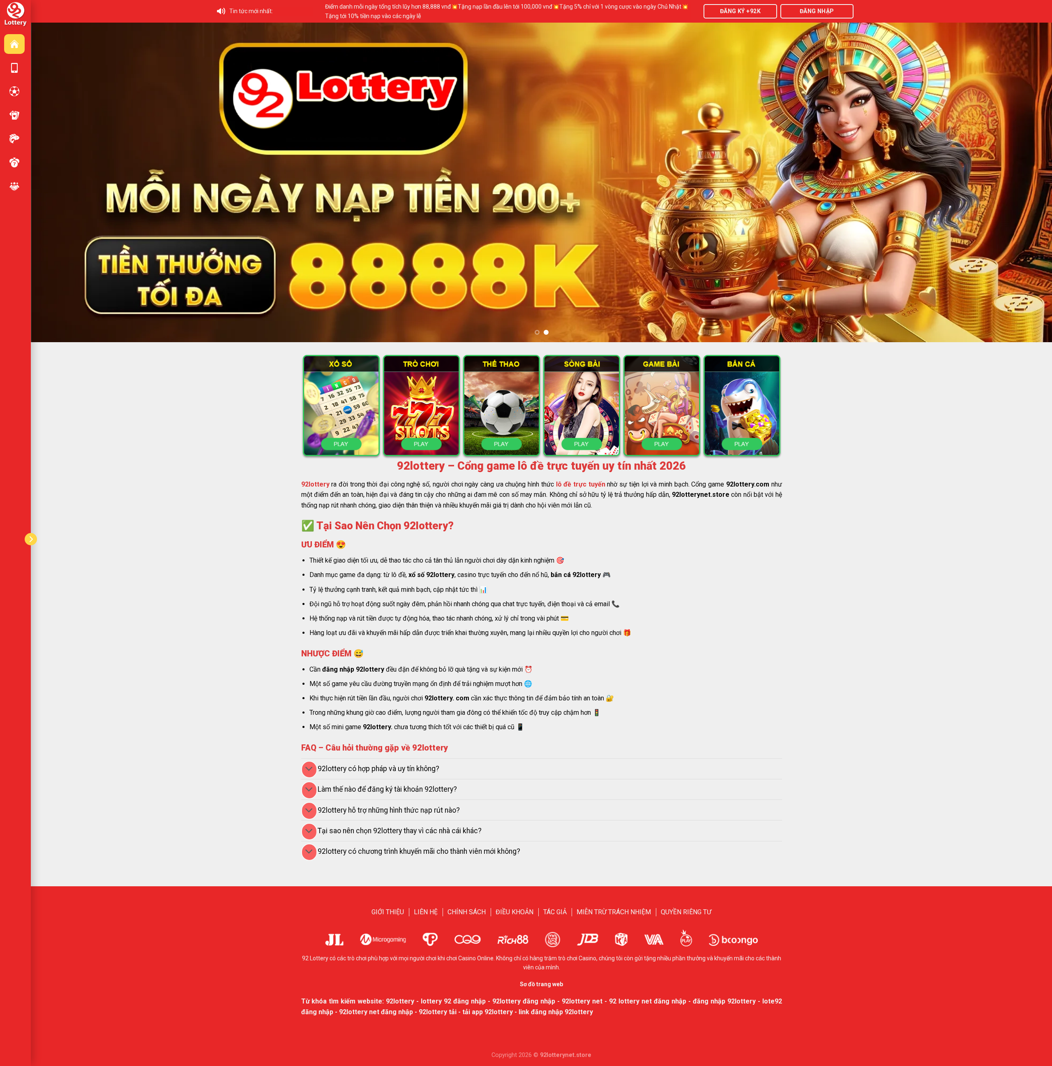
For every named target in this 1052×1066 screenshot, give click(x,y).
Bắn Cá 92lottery (14, 138)
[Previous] (61, 182)
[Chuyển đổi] (309, 770)
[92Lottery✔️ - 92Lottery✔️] (15, 15)
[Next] (1021, 182)
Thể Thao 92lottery (14, 91)
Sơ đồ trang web (541, 984)
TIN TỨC (14, 186)
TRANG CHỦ (14, 44)
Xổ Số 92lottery (14, 162)
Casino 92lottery (14, 115)
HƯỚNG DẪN (14, 68)
